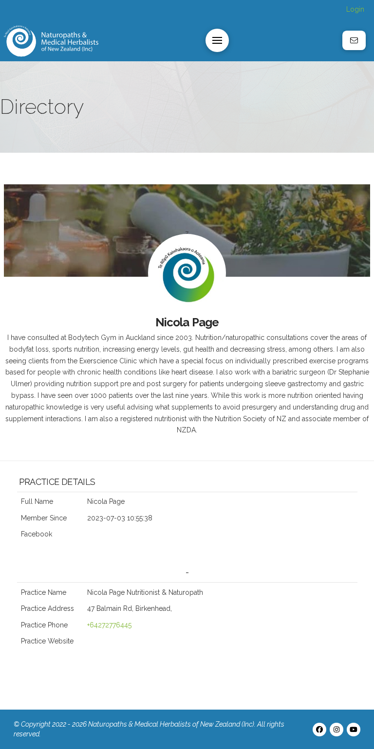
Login (355, 9)
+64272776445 (109, 625)
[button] (217, 40)
